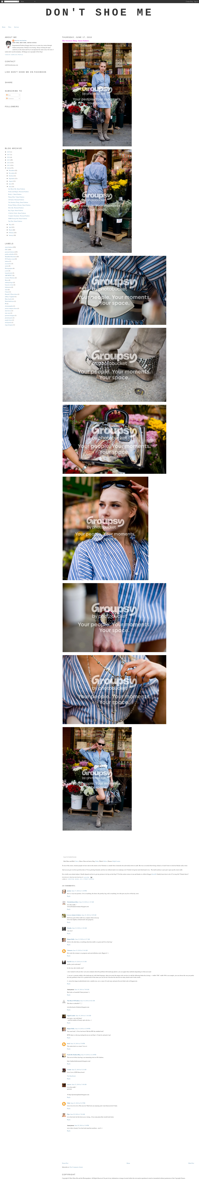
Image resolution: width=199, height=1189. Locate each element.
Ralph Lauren (116, 861)
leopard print (8, 273)
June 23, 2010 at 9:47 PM (78, 1103)
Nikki (68, 1103)
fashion (7, 261)
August (11, 181)
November (12, 173)
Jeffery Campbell (10, 297)
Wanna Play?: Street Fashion (16, 197)
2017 (8, 154)
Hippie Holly (71, 939)
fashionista (8, 287)
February (11, 232)
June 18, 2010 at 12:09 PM (82, 1028)
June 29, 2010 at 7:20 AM (77, 1114)
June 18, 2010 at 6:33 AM (79, 961)
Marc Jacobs (8, 299)
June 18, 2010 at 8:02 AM (87, 1001)
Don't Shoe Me (99, 13)
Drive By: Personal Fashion (16, 208)
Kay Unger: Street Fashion (15, 210)
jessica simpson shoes (11, 308)
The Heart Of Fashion (73, 1001)
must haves (8, 311)
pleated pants (8, 318)
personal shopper (10, 315)
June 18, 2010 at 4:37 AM (82, 939)
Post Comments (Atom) (76, 1167)
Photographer (9, 268)
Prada (97, 861)
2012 (8, 163)
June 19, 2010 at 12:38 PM (88, 1055)
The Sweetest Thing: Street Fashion (75, 40)
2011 (8, 165)
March (11, 230)
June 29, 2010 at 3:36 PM (82, 1125)
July (10, 184)
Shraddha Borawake (10, 256)
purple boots (8, 320)
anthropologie (9, 282)
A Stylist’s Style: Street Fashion (17, 213)
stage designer (9, 325)
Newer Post (65, 1163)
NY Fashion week (10, 259)
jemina (69, 891)
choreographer (9, 306)
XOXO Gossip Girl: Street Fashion (17, 218)
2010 (8, 168)
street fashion (88, 879)
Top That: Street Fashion (15, 221)
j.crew (6, 271)
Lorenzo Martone (10, 278)
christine (71, 879)
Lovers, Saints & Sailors (74, 915)
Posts (9, 95)
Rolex (105, 861)
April (10, 227)
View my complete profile (14, 54)
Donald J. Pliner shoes (11, 294)
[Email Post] (91, 877)
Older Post (191, 1163)
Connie (69, 1069)
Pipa (68, 1114)
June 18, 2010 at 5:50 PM (78, 1043)
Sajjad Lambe (71, 1015)
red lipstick (8, 322)
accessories (8, 264)
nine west (7, 313)
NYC (81, 879)
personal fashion (9, 252)
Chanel (7, 292)
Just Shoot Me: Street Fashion (16, 189)
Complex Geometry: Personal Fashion (19, 216)
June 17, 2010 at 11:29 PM (79, 891)
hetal (68, 1043)
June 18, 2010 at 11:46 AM (83, 1015)
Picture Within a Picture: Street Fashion (19, 205)
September (12, 178)
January (11, 235)
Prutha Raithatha (21, 40)
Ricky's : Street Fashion (14, 194)
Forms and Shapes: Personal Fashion (18, 192)
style (6, 289)
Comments (10, 98)
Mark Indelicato (9, 301)
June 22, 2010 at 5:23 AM (79, 1069)
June (10, 186)
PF (5, 304)
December (12, 170)
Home (3, 27)
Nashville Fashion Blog (74, 1055)
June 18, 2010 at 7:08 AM (82, 989)
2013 (8, 160)
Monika (69, 928)
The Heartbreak (71, 1076)
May (10, 224)
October (11, 176)
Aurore (69, 1084)
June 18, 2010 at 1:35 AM (86, 902)
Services (16, 27)
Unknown (69, 950)
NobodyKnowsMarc (73, 902)
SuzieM (154, 874)
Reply (68, 896)
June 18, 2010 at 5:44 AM (80, 950)
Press (9, 27)
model (77, 879)
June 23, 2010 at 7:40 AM (79, 1084)
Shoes (6, 280)
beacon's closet (9, 285)
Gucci (77, 861)
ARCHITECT (8, 275)
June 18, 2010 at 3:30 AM (79, 928)
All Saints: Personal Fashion (16, 200)
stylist (6, 266)
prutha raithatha (9, 254)
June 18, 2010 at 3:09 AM (89, 915)
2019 (8, 152)
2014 (8, 157)
